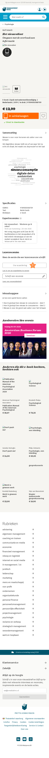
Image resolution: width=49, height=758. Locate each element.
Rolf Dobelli (7, 30)
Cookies (23, 722)
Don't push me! (9, 451)
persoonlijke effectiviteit (14, 609)
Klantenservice (10, 662)
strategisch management (14, 626)
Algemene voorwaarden (34, 719)
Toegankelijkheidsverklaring (15, 726)
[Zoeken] (43, 17)
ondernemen (9, 591)
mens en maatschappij (13, 582)
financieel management (14, 551)
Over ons (24, 729)
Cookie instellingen (36, 722)
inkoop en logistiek (11, 556)
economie (7, 547)
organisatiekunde (11, 595)
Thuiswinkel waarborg (14, 719)
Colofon (6, 722)
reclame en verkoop (12, 622)
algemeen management (14, 534)
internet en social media (14, 560)
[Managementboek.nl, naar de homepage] (10, 11)
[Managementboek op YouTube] (24, 739)
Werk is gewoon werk (10, 495)
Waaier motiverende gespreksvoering (36, 496)
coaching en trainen (12, 538)
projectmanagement (12, 613)
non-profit (7, 587)
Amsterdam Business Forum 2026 (23, 332)
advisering (7, 529)
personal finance (10, 600)
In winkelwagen (18, 116)
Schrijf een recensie (14, 276)
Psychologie (9, 24)
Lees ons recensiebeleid (12, 282)
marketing (7, 578)
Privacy (15, 722)
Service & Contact (36, 726)
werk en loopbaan (11, 635)
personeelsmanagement (14, 604)
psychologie (8, 617)
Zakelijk (7, 668)
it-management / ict (12, 565)
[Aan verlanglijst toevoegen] (43, 116)
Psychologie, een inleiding (36, 452)
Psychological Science (35, 404)
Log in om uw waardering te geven (16, 271)
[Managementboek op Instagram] (31, 739)
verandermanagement (13, 630)
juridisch (6, 569)
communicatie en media (14, 543)
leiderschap (8, 573)
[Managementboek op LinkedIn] (18, 739)
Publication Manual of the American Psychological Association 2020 (11, 408)
